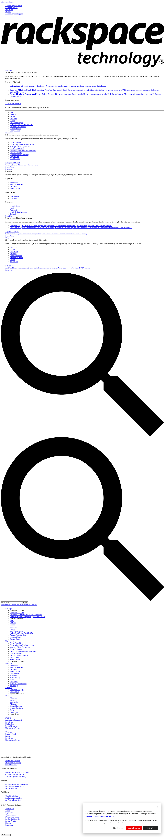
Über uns (8, 732)
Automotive (14, 210)
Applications (14, 157)
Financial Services (16, 184)
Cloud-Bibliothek (11, 796)
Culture (12, 250)
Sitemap (8, 823)
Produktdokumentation (13, 798)
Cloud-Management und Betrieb (16, 784)
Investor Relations (16, 258)
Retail (12, 208)
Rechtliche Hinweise (12, 819)
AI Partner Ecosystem (13, 104)
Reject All (150, 828)
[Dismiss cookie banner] (157, 807)
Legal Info (9, 813)
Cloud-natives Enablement (14, 774)
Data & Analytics (16, 153)
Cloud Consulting (16, 142)
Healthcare (14, 182)
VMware (13, 115)
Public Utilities (15, 188)
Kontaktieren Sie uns (8, 605)
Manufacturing (15, 206)
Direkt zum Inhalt (7, 2)
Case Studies (71, 228)
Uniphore (13, 119)
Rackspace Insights (61, 226)
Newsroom (14, 262)
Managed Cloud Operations (20, 147)
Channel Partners (16, 256)
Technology (14, 214)
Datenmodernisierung (13, 763)
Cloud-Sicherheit (11, 765)
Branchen (8, 169)
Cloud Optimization (17, 149)
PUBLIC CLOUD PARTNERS (21, 125)
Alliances (13, 254)
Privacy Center (10, 821)
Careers (12, 260)
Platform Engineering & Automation (23, 151)
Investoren (9, 738)
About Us (13, 248)
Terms (7, 811)
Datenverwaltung (11, 788)
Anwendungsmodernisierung (15, 776)
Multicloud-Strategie (12, 761)
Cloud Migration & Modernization (22, 145)
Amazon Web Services (18, 127)
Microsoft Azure (15, 129)
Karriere (8, 736)
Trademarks (9, 809)
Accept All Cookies (134, 828)
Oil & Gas (13, 186)
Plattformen (9, 133)
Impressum (9, 825)
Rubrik (12, 121)
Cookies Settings (116, 828)
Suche (25, 602)
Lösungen (8, 70)
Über (7, 238)
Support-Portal (10, 734)
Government (14, 196)
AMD (12, 113)
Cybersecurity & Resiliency (19, 155)
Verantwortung (10, 815)
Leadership (14, 252)
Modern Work (15, 159)
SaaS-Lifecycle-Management (15, 786)
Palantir (12, 117)
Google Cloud (15, 131)
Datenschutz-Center (12, 817)
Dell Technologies (16, 123)
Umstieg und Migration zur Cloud (17, 772)
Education (13, 198)
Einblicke (8, 216)
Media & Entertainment (18, 212)
